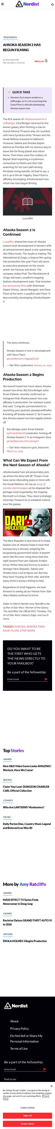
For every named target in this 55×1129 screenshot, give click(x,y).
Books (7, 779)
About (14, 1021)
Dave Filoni (11, 630)
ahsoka (20, 626)
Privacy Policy (19, 1028)
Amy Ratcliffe (12, 59)
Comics (8, 800)
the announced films (15, 285)
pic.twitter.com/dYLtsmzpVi (23, 441)
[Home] (16, 1008)
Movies (8, 934)
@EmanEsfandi (16, 433)
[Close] (51, 1086)
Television (10, 37)
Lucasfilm (8, 241)
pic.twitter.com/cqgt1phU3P (23, 358)
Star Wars (27, 630)
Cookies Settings (27, 1107)
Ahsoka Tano (35, 626)
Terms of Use (19, 1048)
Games (7, 759)
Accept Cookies (27, 1124)
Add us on (38, 61)
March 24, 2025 (15, 451)
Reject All (27, 1115)
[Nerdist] (27, 4)
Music (7, 817)
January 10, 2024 (43, 365)
